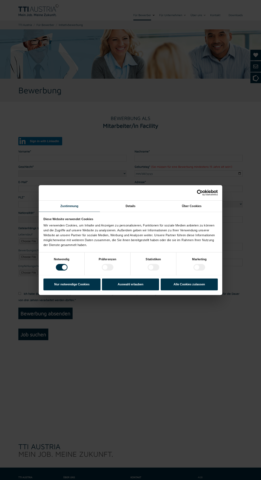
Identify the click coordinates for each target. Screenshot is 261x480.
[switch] (107, 267)
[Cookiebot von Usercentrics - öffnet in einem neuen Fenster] (200, 193)
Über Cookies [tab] (191, 206)
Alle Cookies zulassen (189, 284)
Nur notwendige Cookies (72, 284)
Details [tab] (131, 206)
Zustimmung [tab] (69, 206)
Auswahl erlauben (130, 284)
